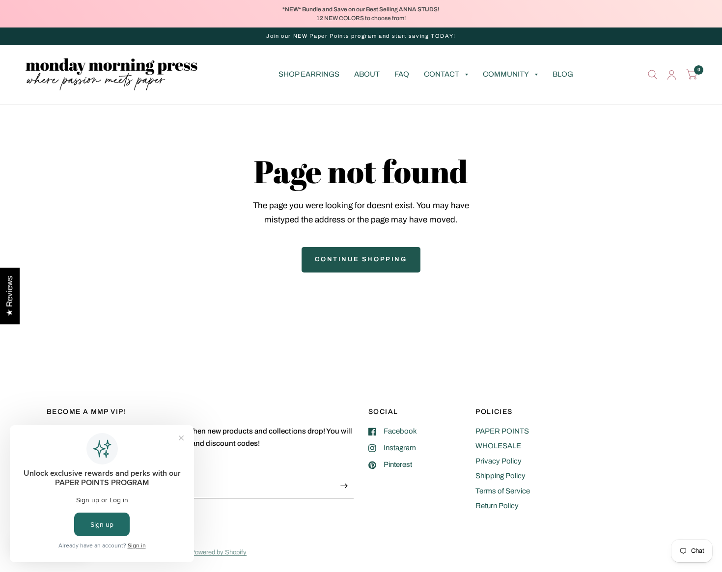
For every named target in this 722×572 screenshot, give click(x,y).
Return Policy (497, 506)
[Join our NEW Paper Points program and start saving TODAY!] (361, 36)
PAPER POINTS (502, 431)
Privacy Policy (498, 461)
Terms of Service (502, 491)
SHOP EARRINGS (308, 74)
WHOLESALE (498, 446)
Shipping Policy (500, 476)
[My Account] (671, 74)
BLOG (563, 74)
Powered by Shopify (219, 552)
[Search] (652, 74)
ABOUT (367, 74)
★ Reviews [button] (9, 295)
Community (506, 74)
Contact (441, 74)
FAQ (401, 74)
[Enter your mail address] (344, 485)
